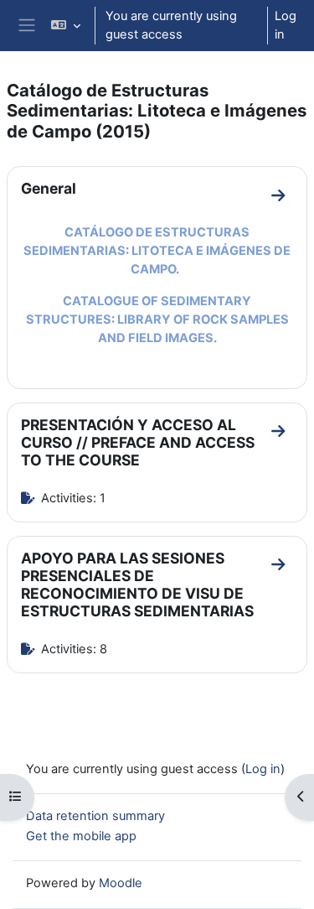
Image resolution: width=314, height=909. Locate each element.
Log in (285, 25)
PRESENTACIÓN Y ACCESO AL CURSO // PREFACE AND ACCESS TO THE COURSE (138, 442)
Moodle (120, 883)
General (48, 188)
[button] (65, 25)
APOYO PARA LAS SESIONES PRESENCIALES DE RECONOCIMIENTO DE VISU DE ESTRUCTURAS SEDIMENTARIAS (137, 584)
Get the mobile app (81, 836)
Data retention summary (95, 815)
